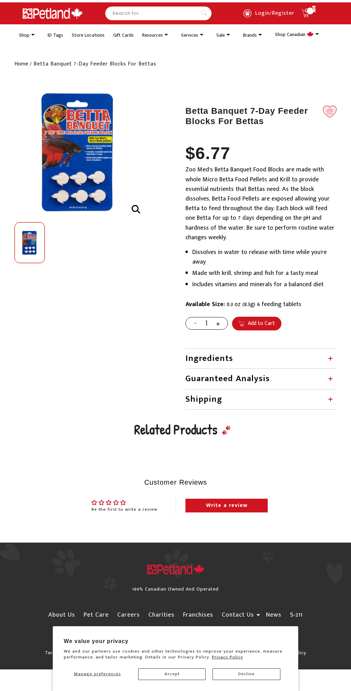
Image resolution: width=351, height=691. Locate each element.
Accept (172, 674)
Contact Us (238, 615)
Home (21, 64)
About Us (61, 615)
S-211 (296, 615)
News (273, 615)
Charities (161, 615)
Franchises (198, 615)
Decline (246, 674)
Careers (128, 615)
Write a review (226, 505)
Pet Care (96, 615)
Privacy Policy (227, 657)
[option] (78, 152)
